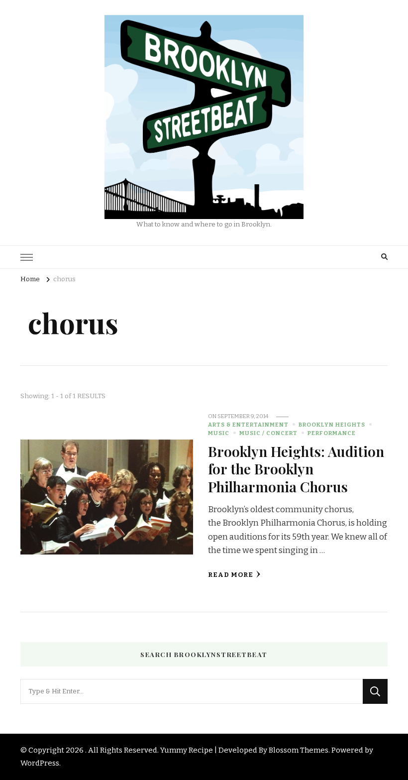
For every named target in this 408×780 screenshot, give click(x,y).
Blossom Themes (298, 750)
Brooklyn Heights (332, 424)
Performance (331, 433)
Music (218, 433)
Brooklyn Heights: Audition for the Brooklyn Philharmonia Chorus (296, 469)
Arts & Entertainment (248, 424)
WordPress (39, 763)
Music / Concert (268, 433)
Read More (230, 575)
